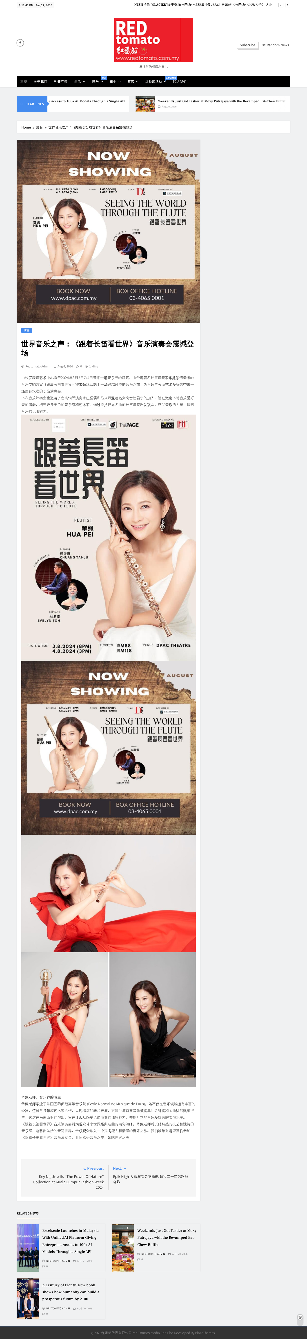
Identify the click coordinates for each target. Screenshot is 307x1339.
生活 (77, 81)
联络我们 (180, 81)
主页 (23, 81)
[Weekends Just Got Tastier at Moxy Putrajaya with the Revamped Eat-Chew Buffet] (110, 104)
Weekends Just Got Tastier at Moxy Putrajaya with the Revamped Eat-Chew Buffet (187, 101)
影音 (26, 330)
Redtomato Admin (37, 366)
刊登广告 (60, 81)
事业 (113, 81)
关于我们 (40, 81)
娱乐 (99, 80)
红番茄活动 (157, 80)
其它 (130, 81)
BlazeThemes (205, 1332)
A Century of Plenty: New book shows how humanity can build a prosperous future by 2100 (70, 1292)
